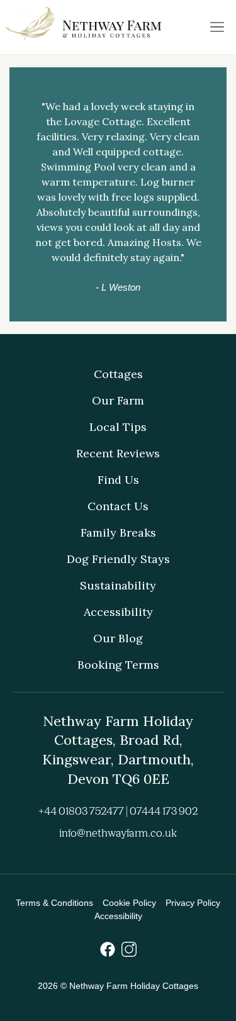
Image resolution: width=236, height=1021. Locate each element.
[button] (217, 27)
